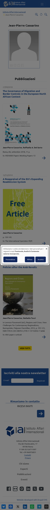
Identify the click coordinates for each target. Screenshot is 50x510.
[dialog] (25, 255)
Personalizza (10, 259)
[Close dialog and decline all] (46, 247)
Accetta (40, 259)
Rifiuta (29, 259)
